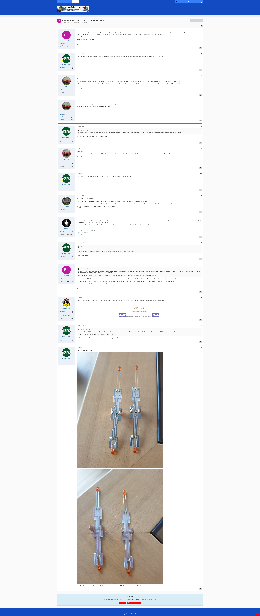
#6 (201, 148)
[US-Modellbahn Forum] (130, 9)
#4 (201, 101)
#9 (201, 218)
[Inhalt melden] (200, 48)
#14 (201, 347)
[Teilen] (202, 26)
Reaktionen (62, 43)
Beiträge (61, 45)
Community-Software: (130, 614)
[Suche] (200, 1)
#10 (201, 242)
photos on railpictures (82, 232)
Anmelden (187, 1)
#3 (201, 75)
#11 (201, 265)
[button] (179, 1)
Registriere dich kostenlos (133, 599)
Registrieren (194, 1)
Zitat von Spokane (84, 130)
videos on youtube (81, 234)
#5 (201, 126)
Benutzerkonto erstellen (134, 602)
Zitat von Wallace (84, 246)
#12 (201, 297)
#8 (201, 195)
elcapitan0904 (67, 22)
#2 (201, 53)
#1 (201, 30)
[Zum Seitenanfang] (257, 614)
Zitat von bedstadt (84, 269)
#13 (201, 325)
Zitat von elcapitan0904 (85, 329)
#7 (201, 173)
